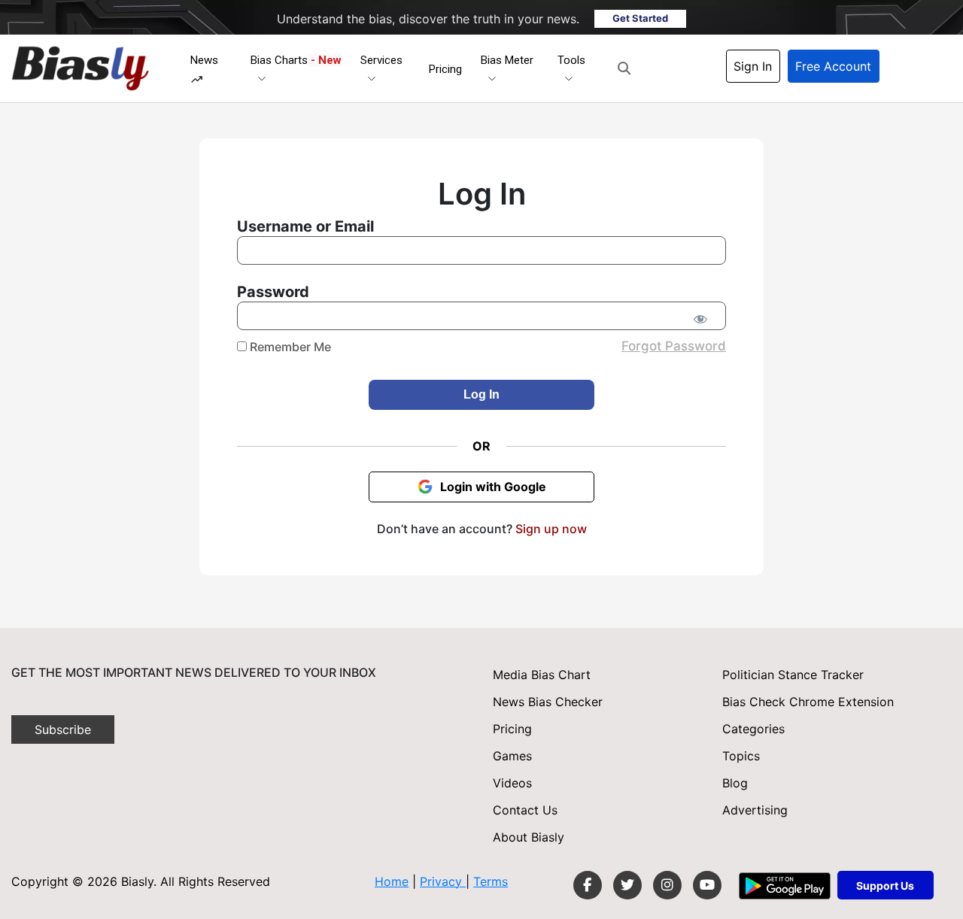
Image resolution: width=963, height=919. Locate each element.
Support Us (885, 885)
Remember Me (289, 346)
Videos (512, 782)
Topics (741, 755)
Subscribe (63, 729)
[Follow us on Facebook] (587, 885)
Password (273, 292)
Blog (735, 782)
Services (381, 60)
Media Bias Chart (542, 674)
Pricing (445, 69)
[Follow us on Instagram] (667, 885)
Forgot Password (673, 345)
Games (512, 755)
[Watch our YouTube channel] (707, 885)
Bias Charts (296, 60)
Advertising (755, 809)
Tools (571, 60)
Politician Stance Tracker (793, 674)
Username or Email (305, 226)
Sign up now (551, 528)
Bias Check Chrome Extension (808, 701)
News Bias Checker (548, 701)
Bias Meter (507, 60)
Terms (490, 881)
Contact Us (525, 809)
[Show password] (700, 319)
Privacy (443, 881)
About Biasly (528, 837)
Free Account (833, 66)
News (204, 60)
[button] (624, 68)
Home (392, 881)
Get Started (640, 18)
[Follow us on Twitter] (627, 885)
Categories (753, 728)
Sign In (753, 66)
